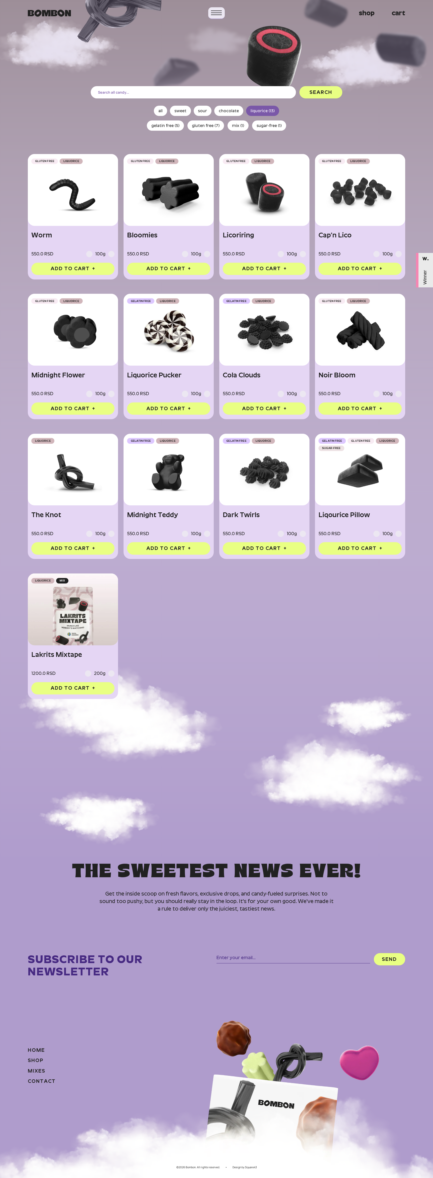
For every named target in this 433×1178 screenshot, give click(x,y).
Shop (36, 1060)
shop (367, 13)
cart (398, 13)
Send (389, 959)
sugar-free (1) (269, 125)
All (160, 110)
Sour (202, 110)
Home (36, 1050)
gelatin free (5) (165, 125)
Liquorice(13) (263, 110)
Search (320, 92)
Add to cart (73, 268)
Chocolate (229, 110)
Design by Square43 (245, 1167)
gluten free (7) (206, 125)
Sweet (180, 110)
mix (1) (238, 125)
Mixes (36, 1071)
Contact (42, 1081)
